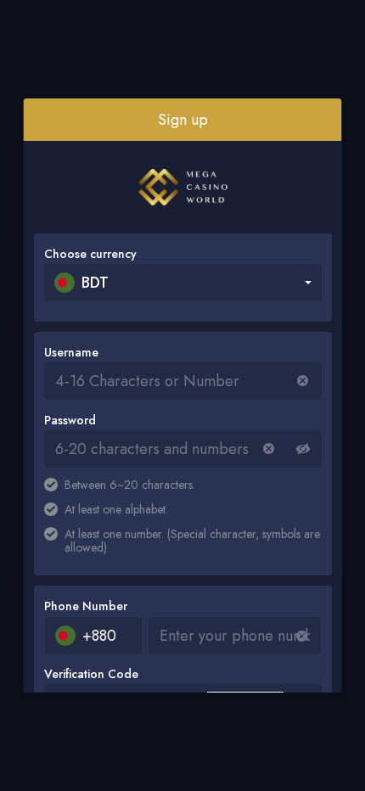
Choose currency (90, 253)
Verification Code (91, 673)
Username (71, 352)
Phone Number (85, 605)
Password (70, 420)
